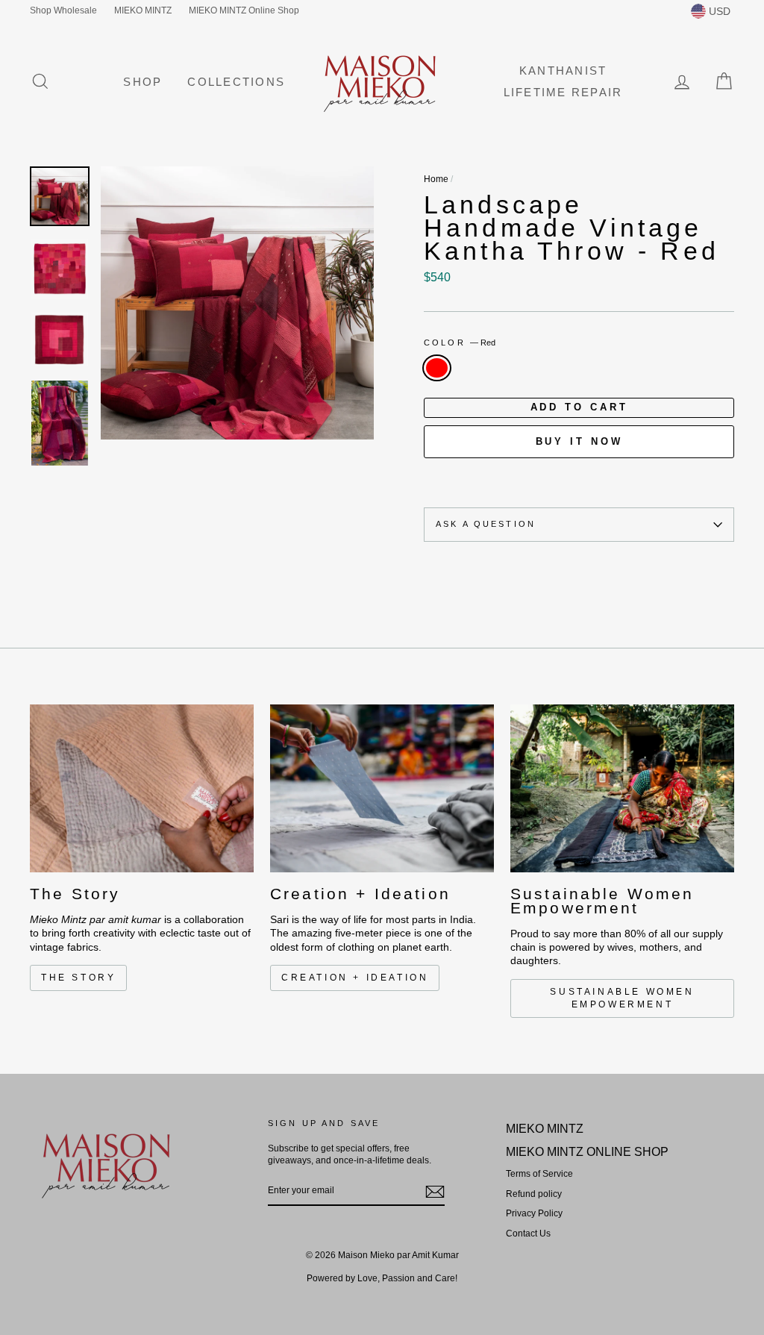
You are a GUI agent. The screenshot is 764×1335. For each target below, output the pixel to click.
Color (459, 342)
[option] (237, 303)
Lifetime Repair (563, 92)
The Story (78, 977)
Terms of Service (539, 1174)
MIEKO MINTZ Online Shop (244, 10)
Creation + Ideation (354, 977)
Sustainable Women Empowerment (622, 998)
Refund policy (534, 1194)
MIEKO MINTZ (143, 10)
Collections (236, 81)
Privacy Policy (534, 1213)
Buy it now (579, 441)
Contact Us (528, 1233)
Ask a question (486, 523)
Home (436, 179)
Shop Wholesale (63, 10)
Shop (142, 81)
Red (437, 368)
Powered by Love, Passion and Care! (382, 1278)
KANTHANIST (563, 70)
